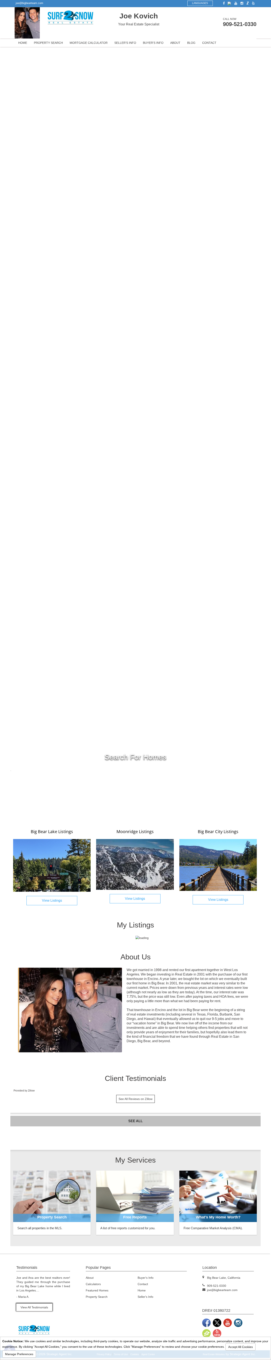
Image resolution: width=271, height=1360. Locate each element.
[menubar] (135, 43)
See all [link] (135, 1121)
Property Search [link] (48, 42)
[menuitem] (22, 43)
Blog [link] (191, 42)
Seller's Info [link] (125, 42)
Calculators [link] (93, 1284)
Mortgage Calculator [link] (89, 42)
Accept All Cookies (240, 1347)
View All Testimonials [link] (34, 1307)
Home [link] (22, 42)
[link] (223, 3)
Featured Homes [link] (97, 1290)
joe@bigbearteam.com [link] (29, 3)
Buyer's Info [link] (153, 42)
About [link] (175, 42)
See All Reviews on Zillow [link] (135, 1099)
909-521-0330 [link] (239, 24)
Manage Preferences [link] (19, 1354)
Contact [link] (209, 42)
